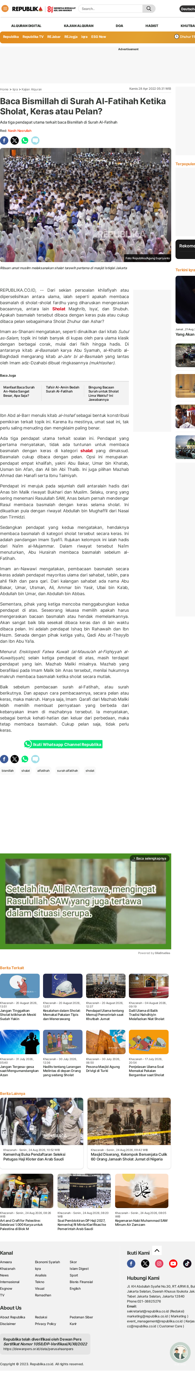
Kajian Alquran (78, 26)
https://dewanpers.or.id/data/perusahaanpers (38, 1349)
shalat (86, 450)
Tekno (39, 1282)
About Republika (12, 1317)
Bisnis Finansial (81, 1282)
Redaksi (41, 1317)
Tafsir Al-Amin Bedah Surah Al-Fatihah (62, 389)
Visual (39, 1288)
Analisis (41, 1275)
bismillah (8, 770)
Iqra (15, 89)
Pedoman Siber (81, 1317)
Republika (11, 37)
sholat (90, 770)
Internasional (9, 1282)
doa (119, 26)
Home (4, 89)
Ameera (6, 1262)
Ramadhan (43, 1295)
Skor (73, 1262)
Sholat (58, 308)
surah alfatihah (67, 770)
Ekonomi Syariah (47, 1262)
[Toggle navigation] (5, 8)
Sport (74, 1275)
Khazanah (7, 1269)
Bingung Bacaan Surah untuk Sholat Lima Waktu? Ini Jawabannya (103, 393)
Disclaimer (8, 1324)
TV (2, 1295)
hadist (152, 26)
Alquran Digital (26, 26)
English (75, 1288)
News (4, 1275)
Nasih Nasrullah (19, 131)
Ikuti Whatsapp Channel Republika (67, 744)
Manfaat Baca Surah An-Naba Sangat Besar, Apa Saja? (19, 391)
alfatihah (43, 770)
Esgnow (6, 1288)
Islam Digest (79, 1269)
